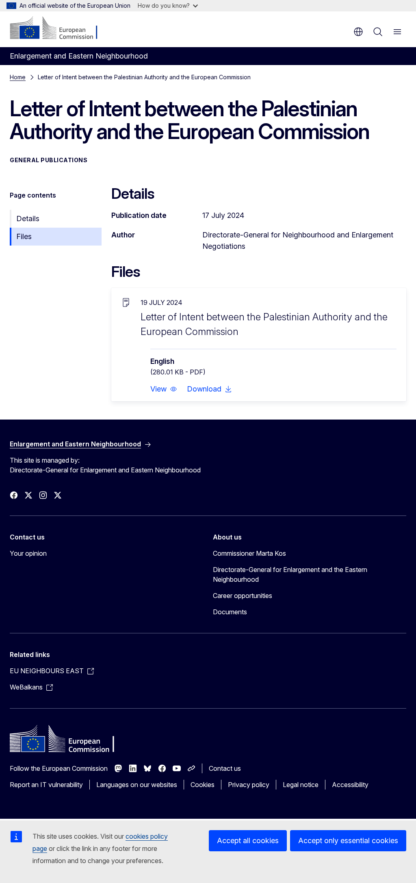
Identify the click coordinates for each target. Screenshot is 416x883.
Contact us (225, 768)
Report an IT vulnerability (46, 785)
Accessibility (350, 785)
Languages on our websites (136, 785)
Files (24, 236)
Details (27, 218)
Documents (230, 612)
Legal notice (300, 785)
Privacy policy (248, 785)
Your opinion (28, 553)
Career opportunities (242, 596)
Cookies (202, 785)
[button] (163, 389)
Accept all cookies (248, 840)
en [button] (358, 32)
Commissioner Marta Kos (249, 553)
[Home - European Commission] (59, 28)
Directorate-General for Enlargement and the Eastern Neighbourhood (290, 574)
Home (18, 77)
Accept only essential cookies (348, 840)
